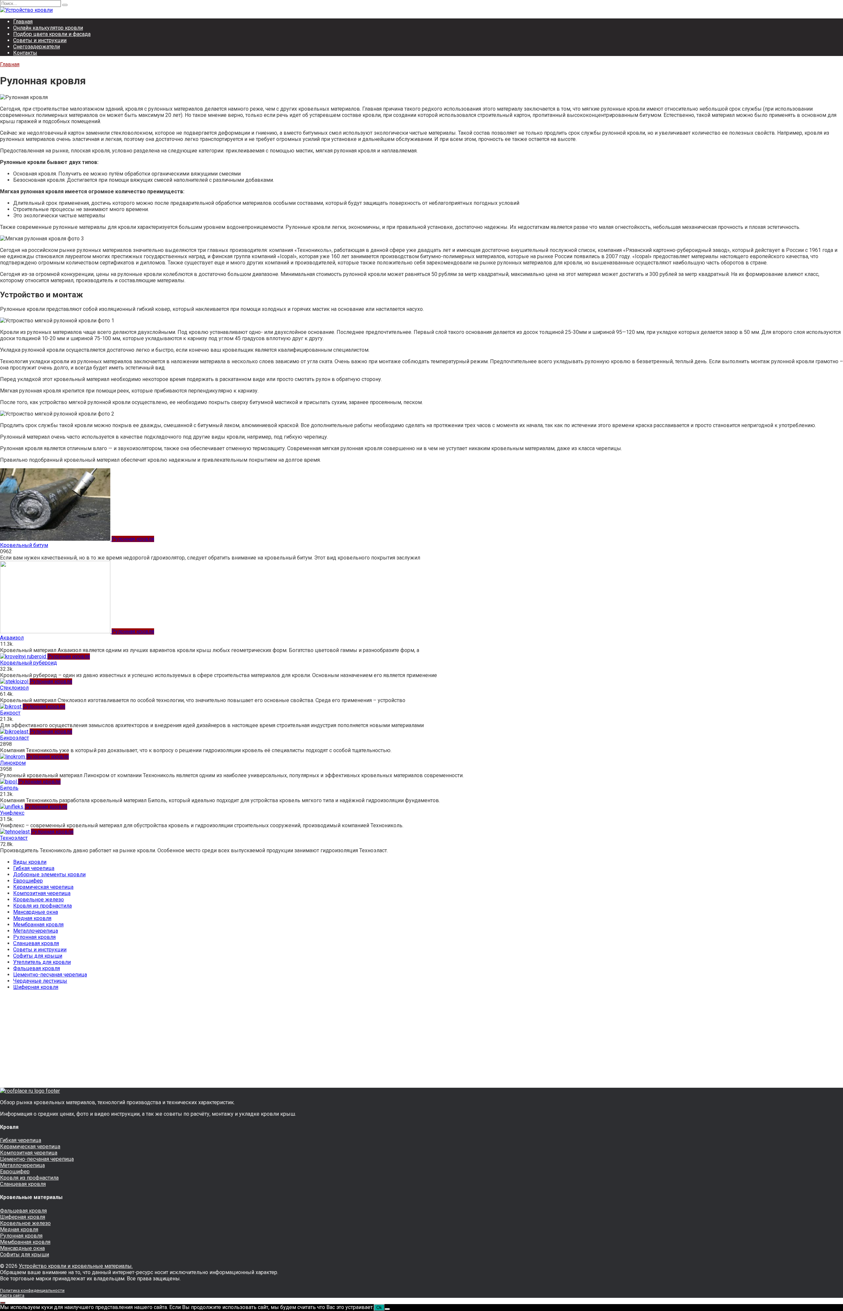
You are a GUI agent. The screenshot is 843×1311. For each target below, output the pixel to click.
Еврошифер (28, 881)
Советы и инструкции (40, 40)
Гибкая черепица (33, 868)
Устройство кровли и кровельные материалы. (76, 1266)
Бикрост (10, 713)
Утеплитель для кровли (42, 962)
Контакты (25, 53)
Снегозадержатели (36, 46)
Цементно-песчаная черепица (50, 974)
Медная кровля (32, 918)
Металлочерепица (35, 931)
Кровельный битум (24, 545)
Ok (379, 1307)
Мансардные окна (35, 912)
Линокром (13, 763)
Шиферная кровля (35, 987)
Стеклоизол (14, 688)
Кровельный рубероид (28, 663)
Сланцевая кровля (36, 943)
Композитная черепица (41, 893)
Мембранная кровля (38, 924)
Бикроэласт (14, 738)
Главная (23, 21)
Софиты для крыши (37, 956)
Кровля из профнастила (42, 906)
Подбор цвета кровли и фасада (52, 34)
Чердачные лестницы (40, 981)
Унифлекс (12, 813)
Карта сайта (12, 1295)
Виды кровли (29, 862)
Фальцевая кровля (36, 968)
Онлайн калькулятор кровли (48, 28)
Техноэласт (14, 838)
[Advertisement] (197, 1042)
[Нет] (387, 1309)
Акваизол (12, 638)
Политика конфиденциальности (32, 1290)
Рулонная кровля (34, 937)
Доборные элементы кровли (49, 874)
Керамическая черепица (43, 887)
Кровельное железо (38, 899)
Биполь (9, 788)
